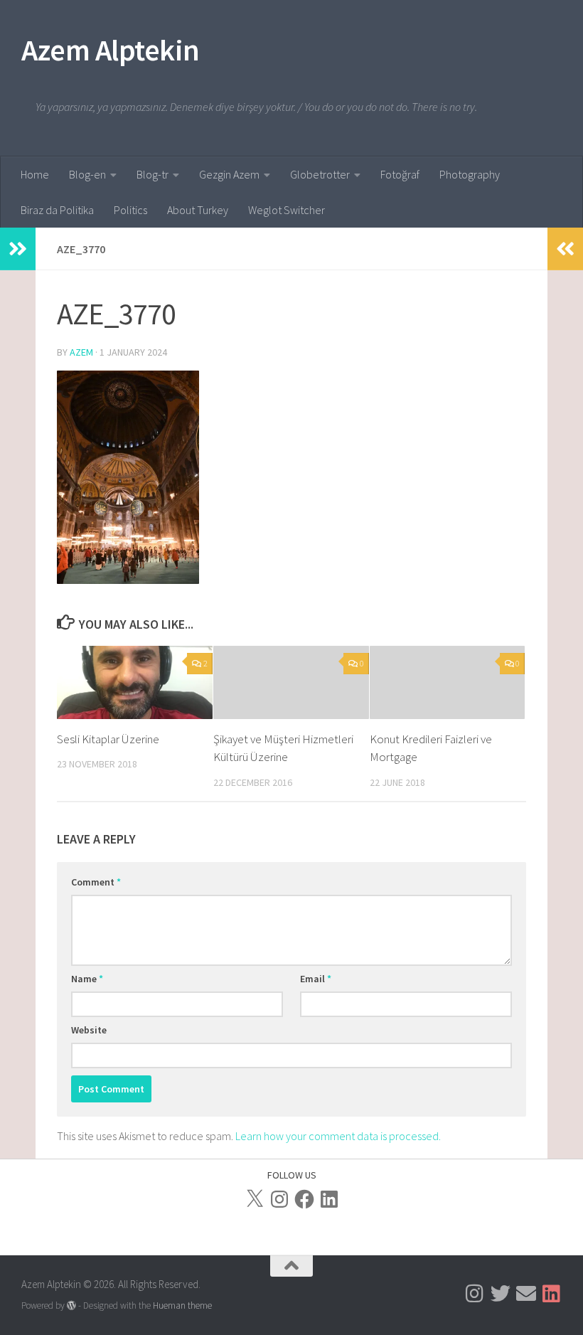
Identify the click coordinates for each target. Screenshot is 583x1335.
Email (315, 978)
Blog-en (87, 174)
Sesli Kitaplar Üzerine (108, 739)
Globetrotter (320, 174)
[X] (254, 1199)
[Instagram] (279, 1199)
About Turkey (197, 210)
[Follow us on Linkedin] (552, 1294)
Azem (81, 352)
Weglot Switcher (286, 210)
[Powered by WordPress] (71, 1305)
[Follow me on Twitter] (500, 1294)
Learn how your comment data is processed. (338, 1136)
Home (35, 174)
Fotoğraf (399, 174)
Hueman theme (182, 1305)
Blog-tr (153, 174)
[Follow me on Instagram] (475, 1294)
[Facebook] (304, 1199)
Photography (469, 174)
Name (87, 978)
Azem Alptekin (110, 49)
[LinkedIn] (329, 1199)
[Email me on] (526, 1294)
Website (89, 1029)
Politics (130, 210)
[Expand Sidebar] (18, 249)
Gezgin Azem (229, 174)
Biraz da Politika (57, 210)
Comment (96, 882)
